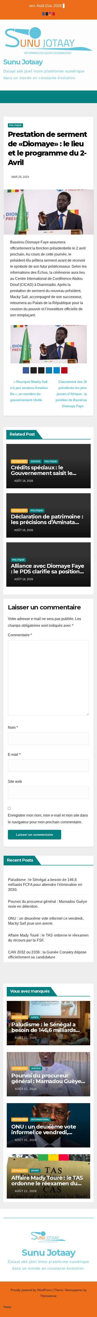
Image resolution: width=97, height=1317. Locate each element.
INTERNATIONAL (40, 1119)
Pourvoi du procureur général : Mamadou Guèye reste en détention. (46, 1081)
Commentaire (20, 635)
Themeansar (48, 1296)
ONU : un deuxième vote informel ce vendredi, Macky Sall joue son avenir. (46, 1132)
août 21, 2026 (26, 1037)
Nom (13, 727)
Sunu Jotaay (22, 62)
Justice (35, 461)
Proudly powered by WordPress (32, 1290)
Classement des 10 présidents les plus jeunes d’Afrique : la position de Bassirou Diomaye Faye (71, 394)
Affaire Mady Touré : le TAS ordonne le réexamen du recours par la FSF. (47, 1183)
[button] (74, 97)
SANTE (35, 1017)
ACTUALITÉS (19, 461)
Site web (15, 781)
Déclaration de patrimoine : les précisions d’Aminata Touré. (47, 522)
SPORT (35, 1170)
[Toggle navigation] (90, 96)
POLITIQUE (15, 125)
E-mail (14, 754)
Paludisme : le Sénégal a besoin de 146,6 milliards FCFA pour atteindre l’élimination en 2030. (45, 885)
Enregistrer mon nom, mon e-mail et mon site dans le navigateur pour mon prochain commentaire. (48, 818)
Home (7, 1307)
